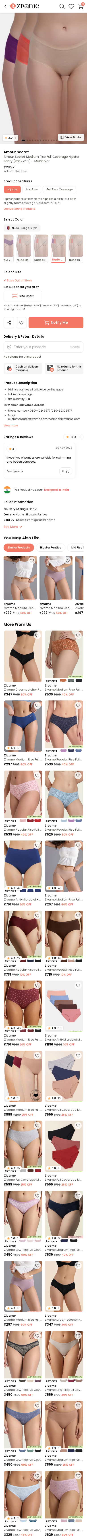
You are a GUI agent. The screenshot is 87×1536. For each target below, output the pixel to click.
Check (75, 347)
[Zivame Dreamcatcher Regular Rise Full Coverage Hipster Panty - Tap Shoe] (23, 656)
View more (11, 425)
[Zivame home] (24, 6)
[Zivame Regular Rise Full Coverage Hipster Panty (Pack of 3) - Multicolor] (64, 726)
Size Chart (26, 296)
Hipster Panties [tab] (50, 547)
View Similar (73, 137)
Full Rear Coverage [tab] (59, 189)
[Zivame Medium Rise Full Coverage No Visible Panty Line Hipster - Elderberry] (56, 578)
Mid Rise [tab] (31, 189)
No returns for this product (69, 368)
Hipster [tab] (12, 189)
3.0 (10, 138)
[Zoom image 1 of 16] (43, 78)
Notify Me (59, 322)
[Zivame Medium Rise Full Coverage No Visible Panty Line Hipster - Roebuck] (20, 578)
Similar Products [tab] (19, 547)
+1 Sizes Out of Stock (18, 280)
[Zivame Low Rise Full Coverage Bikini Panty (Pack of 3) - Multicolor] (23, 1356)
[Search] (62, 6)
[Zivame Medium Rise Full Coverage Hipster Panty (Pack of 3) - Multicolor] (64, 656)
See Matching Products (19, 209)
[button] (5, 6)
